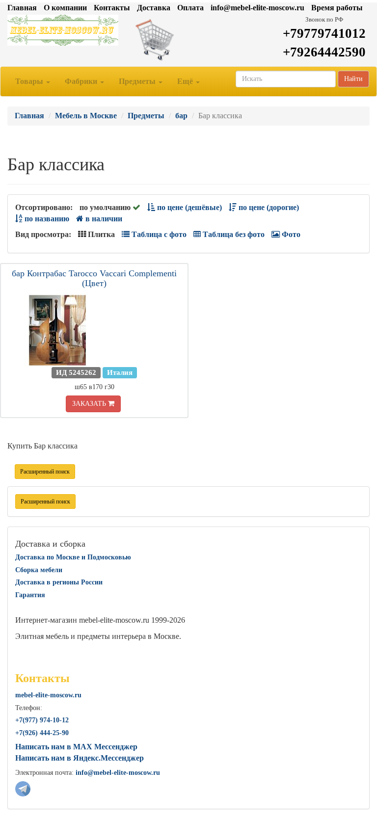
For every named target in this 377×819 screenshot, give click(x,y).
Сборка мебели (38, 570)
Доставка (153, 7)
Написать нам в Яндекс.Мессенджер (79, 758)
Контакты (112, 7)
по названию (46, 218)
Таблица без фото (233, 234)
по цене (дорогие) (268, 207)
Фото (290, 234)
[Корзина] (188, 39)
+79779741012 (324, 33)
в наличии (102, 218)
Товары (30, 81)
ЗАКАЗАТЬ (90, 403)
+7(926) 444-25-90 (42, 733)
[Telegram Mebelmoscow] (22, 788)
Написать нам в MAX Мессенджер (76, 746)
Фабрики (82, 81)
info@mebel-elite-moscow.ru (257, 7)
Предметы (138, 81)
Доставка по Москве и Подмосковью (73, 557)
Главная (22, 7)
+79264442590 (324, 52)
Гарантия (30, 595)
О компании (65, 7)
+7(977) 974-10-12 (42, 720)
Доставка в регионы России (59, 582)
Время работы (337, 7)
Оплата (190, 7)
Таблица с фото (158, 234)
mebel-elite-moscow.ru (48, 695)
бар (181, 115)
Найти (353, 78)
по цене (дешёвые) (188, 207)
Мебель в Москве (86, 115)
